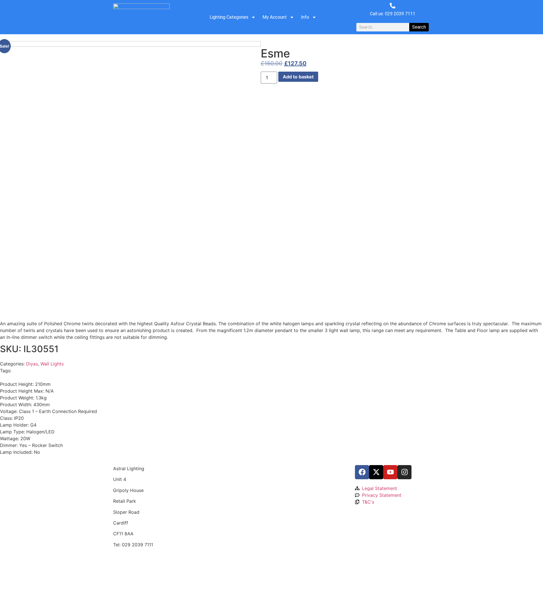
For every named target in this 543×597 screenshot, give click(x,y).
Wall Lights (52, 364)
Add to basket (298, 77)
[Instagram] (404, 472)
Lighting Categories (229, 17)
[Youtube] (390, 472)
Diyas (32, 364)
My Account (274, 17)
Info (305, 17)
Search (419, 27)
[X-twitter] (376, 472)
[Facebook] (362, 472)
